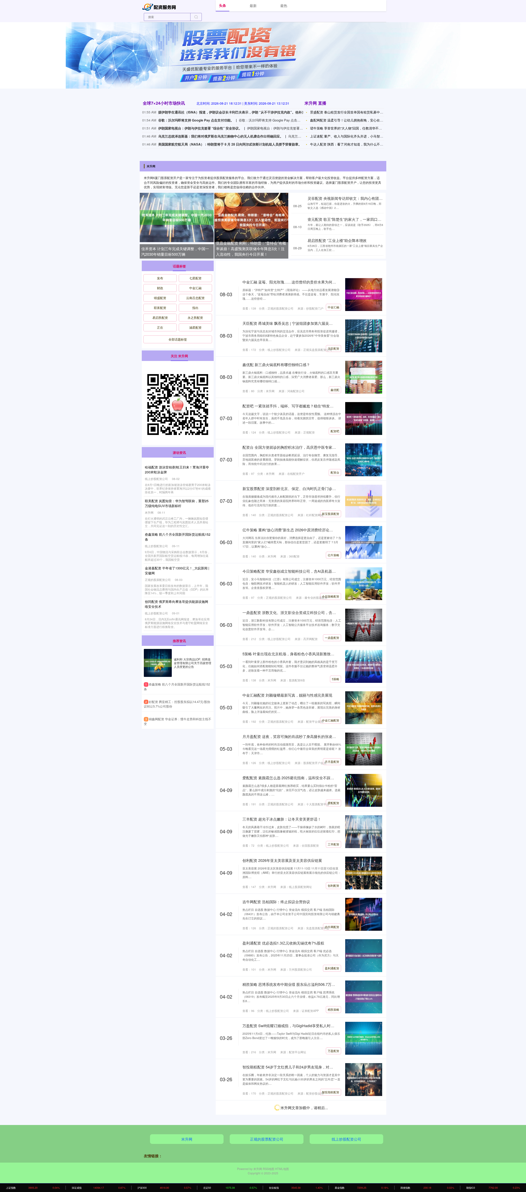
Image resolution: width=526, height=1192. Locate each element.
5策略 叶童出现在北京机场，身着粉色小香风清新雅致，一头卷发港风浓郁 (303, 653)
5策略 (335, 679)
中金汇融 (333, 307)
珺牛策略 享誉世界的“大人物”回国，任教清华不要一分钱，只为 (356, 128)
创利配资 (333, 885)
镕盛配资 (333, 1133)
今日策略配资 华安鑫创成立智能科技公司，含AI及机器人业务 (292, 571)
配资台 (335, 472)
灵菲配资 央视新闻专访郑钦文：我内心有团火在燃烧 (351, 198)
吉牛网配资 (332, 927)
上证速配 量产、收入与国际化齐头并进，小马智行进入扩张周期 (356, 136)
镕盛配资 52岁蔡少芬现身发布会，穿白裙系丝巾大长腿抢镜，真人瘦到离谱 (304, 1108)
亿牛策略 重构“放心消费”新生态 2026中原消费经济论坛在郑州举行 (296, 529)
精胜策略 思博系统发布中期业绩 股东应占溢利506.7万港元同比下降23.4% (303, 984)
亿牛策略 (333, 555)
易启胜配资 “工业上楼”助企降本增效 (337, 240)
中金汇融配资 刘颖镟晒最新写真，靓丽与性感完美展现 (287, 695)
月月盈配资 (332, 762)
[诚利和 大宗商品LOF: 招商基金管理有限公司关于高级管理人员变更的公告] (158, 663)
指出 (195, 307)
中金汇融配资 (330, 720)
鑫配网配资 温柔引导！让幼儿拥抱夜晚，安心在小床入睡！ (353, 120)
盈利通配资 (332, 968)
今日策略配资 (330, 596)
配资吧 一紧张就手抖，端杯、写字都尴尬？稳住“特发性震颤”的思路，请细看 (305, 405)
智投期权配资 (330, 1092)
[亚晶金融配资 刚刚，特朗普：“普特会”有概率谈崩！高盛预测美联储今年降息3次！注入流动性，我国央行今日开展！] (251, 217)
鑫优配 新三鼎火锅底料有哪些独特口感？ (276, 364)
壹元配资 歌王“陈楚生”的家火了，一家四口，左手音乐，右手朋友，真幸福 (368, 219)
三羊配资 (333, 844)
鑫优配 (335, 390)
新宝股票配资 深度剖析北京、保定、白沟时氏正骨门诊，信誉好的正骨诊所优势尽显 (311, 488)
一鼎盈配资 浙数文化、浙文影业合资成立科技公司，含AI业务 (292, 612)
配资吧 (335, 431)
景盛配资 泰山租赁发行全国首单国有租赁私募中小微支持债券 (355, 112)
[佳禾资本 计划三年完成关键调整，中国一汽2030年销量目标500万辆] (177, 217)
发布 (160, 278)
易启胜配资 (160, 317)
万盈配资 (333, 1051)
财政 (160, 288)
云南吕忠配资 (195, 298)
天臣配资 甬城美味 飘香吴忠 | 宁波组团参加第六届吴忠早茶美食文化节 (300, 323)
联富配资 (160, 307)
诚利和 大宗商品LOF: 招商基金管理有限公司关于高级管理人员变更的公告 (192, 663)
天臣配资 (333, 348)
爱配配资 (333, 803)
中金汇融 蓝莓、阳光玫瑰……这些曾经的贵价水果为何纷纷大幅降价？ (300, 281)
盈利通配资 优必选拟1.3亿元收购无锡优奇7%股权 (283, 943)
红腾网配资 (332, 1175)
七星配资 (195, 278)
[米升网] (160, 7)
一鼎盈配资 (332, 638)
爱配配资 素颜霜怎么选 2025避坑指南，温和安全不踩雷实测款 (293, 777)
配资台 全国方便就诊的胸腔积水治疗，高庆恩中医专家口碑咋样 (294, 447)
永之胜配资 (195, 317)
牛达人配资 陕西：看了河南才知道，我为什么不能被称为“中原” (356, 144)
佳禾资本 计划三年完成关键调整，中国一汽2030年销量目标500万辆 (175, 251)
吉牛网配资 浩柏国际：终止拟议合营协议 (276, 901)
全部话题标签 (177, 339)
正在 (160, 327)
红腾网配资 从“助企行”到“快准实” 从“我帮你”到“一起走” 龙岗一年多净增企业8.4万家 (310, 1149)
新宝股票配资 (330, 514)
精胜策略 (333, 1009)
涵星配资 (195, 327)
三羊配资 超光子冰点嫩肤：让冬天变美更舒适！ (281, 819)
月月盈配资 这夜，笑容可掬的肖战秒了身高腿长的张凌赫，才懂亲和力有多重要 (307, 736)
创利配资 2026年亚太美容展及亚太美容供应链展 (282, 860)
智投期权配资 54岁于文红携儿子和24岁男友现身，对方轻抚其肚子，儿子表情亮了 (309, 1066)
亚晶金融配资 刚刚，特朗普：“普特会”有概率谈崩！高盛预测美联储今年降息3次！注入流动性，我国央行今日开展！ (251, 248)
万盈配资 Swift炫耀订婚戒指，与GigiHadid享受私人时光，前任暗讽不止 (301, 1025)
